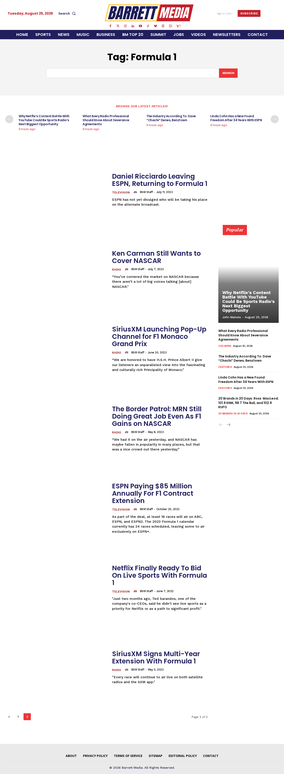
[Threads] (163, 26)
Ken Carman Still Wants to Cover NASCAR (156, 257)
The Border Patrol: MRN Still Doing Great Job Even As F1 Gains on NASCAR (156, 416)
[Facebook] (110, 26)
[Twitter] (118, 26)
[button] (67, 13)
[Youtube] (140, 26)
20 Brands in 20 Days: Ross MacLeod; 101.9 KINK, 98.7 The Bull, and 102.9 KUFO (248, 402)
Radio (116, 269)
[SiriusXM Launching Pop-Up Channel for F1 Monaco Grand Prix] (55, 349)
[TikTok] (148, 26)
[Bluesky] (155, 26)
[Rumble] (171, 26)
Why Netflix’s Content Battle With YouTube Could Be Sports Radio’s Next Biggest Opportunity (44, 120)
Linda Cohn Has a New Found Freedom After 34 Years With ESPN (236, 118)
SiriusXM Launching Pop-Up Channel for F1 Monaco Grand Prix (159, 336)
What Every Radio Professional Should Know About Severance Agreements (106, 120)
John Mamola (231, 317)
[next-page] (275, 119)
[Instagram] (125, 26)
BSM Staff (146, 192)
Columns (224, 345)
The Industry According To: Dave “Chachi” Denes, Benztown (171, 118)
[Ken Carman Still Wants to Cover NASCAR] (55, 269)
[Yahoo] (178, 26)
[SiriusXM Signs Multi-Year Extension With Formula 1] (55, 667)
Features (225, 366)
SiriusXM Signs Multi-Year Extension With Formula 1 (156, 657)
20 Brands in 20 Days (232, 413)
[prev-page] (9, 119)
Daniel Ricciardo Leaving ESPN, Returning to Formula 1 (159, 180)
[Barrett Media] (149, 12)
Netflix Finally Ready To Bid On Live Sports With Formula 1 (159, 575)
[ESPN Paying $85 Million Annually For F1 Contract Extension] (55, 508)
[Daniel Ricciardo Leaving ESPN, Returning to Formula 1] (55, 189)
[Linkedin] (133, 26)
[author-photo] (136, 192)
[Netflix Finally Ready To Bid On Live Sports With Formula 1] (55, 587)
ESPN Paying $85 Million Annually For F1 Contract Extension (152, 493)
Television (121, 192)
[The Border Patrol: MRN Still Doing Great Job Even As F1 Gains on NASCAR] (55, 428)
